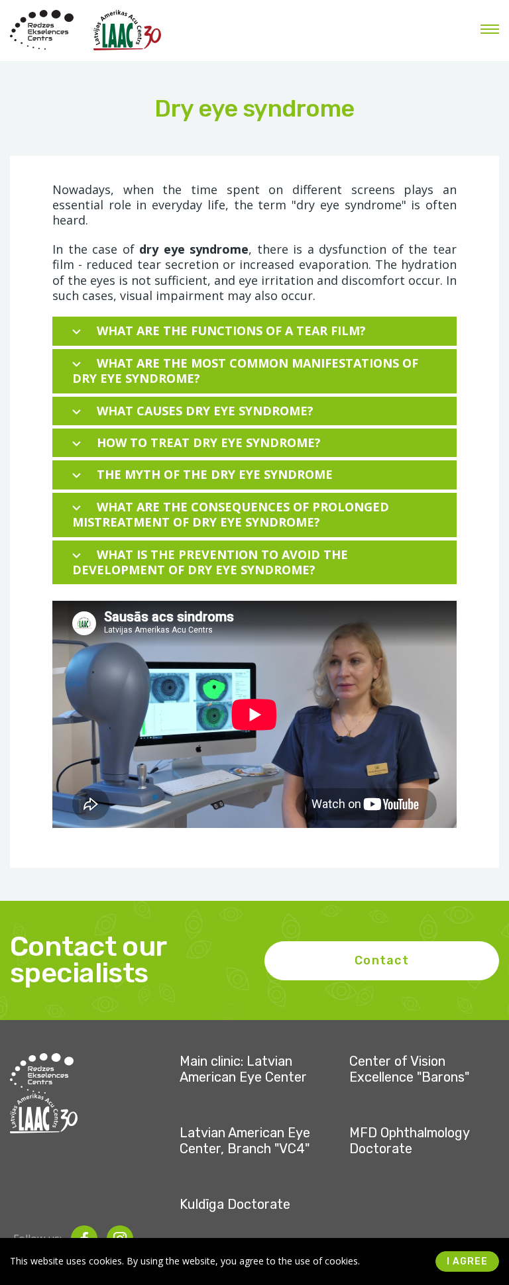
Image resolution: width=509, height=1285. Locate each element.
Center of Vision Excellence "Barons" (409, 1069)
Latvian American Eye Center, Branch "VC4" (245, 1140)
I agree (467, 1261)
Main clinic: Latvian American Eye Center (243, 1069)
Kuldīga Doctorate (235, 1204)
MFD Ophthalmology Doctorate (409, 1140)
